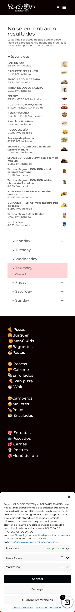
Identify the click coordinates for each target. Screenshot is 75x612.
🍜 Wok (15, 387)
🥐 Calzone (21, 369)
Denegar (37, 589)
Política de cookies (23, 607)
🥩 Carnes (17, 444)
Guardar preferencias (37, 600)
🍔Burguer (18, 335)
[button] (69, 497)
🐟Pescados (19, 438)
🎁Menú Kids (21, 341)
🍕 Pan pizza (20, 381)
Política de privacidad (48, 607)
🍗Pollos (16, 409)
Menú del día (25, 455)
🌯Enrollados (20, 375)
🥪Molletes (18, 404)
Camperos (22, 398)
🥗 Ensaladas (20, 415)
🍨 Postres (18, 450)
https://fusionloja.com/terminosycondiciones (33, 542)
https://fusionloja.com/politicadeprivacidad (32, 535)
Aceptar (37, 579)
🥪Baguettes (20, 346)
